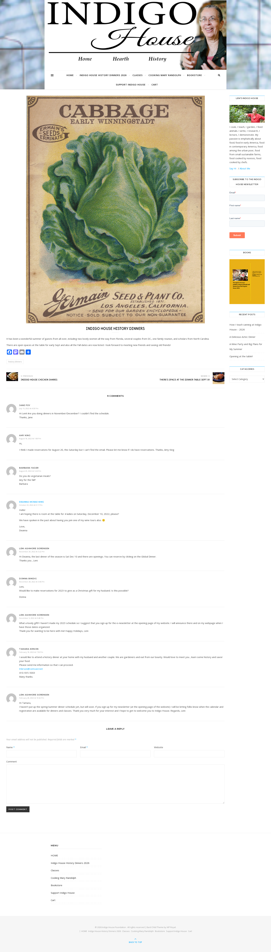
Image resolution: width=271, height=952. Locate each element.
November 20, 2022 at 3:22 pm (32, 551)
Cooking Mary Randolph (165, 75)
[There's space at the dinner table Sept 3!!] (218, 378)
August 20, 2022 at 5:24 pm (30, 471)
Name (10, 747)
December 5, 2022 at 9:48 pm (31, 618)
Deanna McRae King (31, 502)
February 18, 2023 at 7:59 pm (31, 652)
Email (84, 747)
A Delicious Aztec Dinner (242, 336)
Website (158, 747)
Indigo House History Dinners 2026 (103, 75)
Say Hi (233, 168)
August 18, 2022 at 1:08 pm (30, 438)
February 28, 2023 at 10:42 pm (31, 698)
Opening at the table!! (241, 356)
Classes (138, 75)
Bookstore (194, 75)
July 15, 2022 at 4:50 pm (28, 408)
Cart (154, 84)
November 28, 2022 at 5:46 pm (32, 582)
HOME (70, 75)
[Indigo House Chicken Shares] (12, 376)
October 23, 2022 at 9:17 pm (31, 505)
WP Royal (171, 927)
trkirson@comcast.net (31, 668)
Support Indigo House (131, 84)
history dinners (15, 361)
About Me (245, 168)
